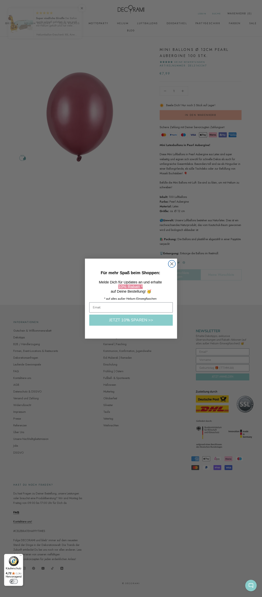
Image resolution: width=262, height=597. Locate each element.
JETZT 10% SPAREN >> (131, 320)
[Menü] (20, 556)
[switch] (14, 581)
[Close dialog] (171, 263)
